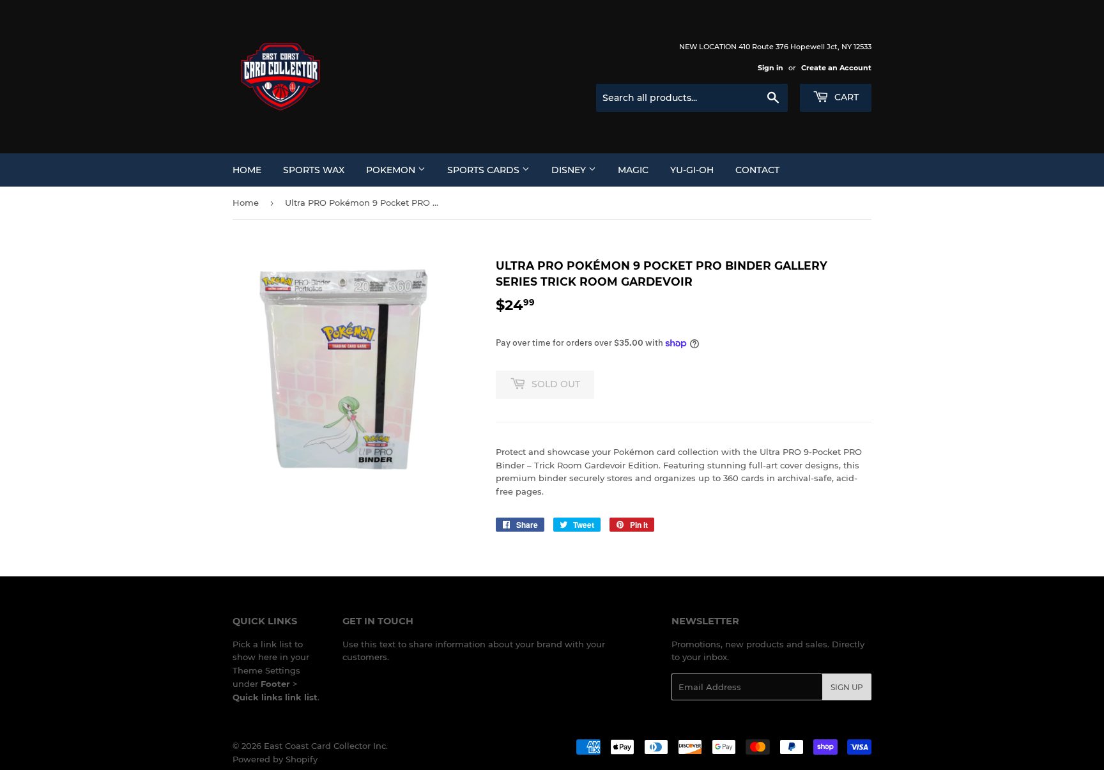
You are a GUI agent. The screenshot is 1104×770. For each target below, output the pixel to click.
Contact (757, 170)
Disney (569, 170)
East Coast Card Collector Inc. (326, 746)
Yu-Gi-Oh (692, 170)
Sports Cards (484, 170)
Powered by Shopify (275, 759)
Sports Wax (313, 170)
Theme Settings (266, 670)
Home (247, 170)
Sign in (770, 67)
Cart (845, 97)
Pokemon (392, 170)
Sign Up (847, 687)
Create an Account (836, 67)
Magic (633, 170)
